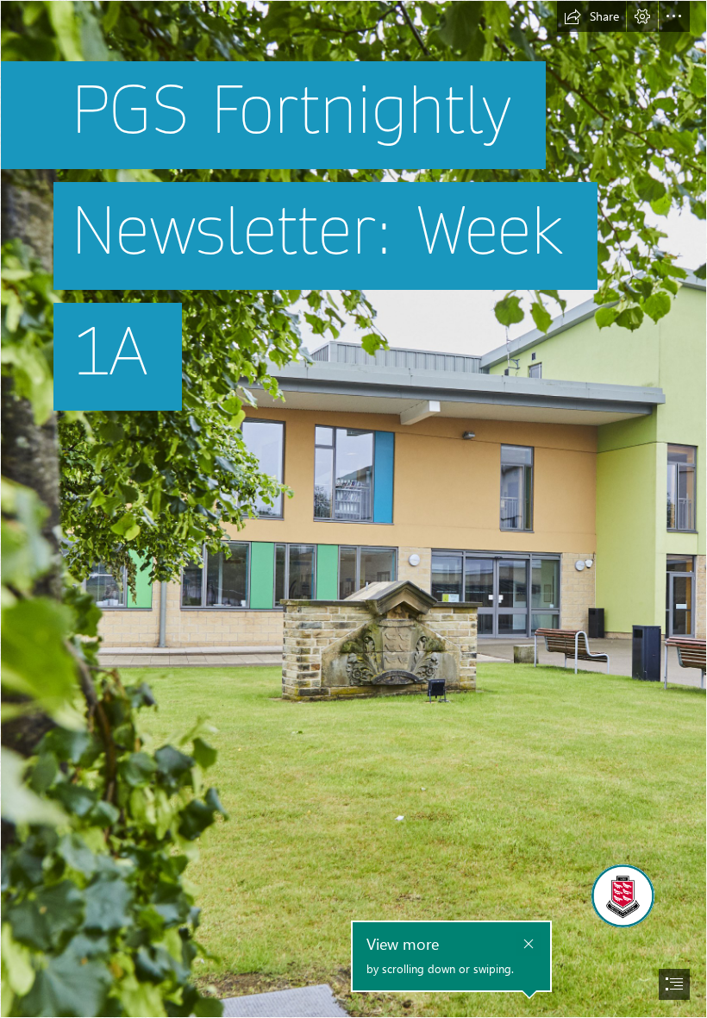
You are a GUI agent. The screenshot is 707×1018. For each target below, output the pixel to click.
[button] (591, 16)
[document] (353, 509)
